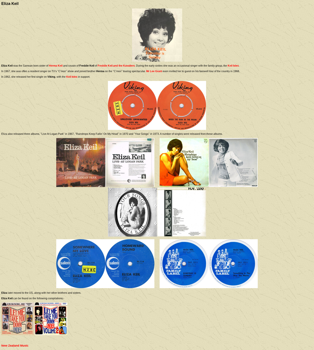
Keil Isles (233, 65)
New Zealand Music (14, 345)
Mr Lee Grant (154, 71)
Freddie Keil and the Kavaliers (116, 65)
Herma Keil (55, 65)
